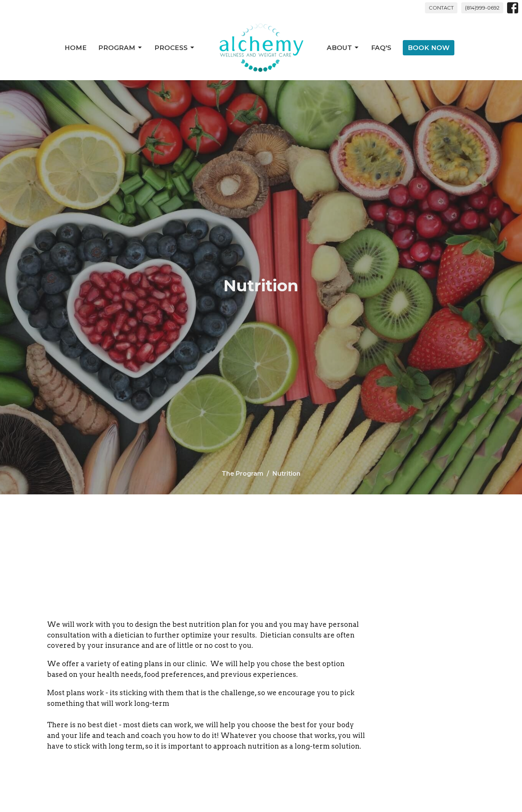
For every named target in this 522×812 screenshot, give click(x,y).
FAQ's (381, 48)
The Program (242, 473)
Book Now (428, 48)
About (339, 48)
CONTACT (441, 8)
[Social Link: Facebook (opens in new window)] (512, 7)
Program (116, 48)
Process (171, 48)
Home (76, 48)
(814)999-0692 (482, 8)
